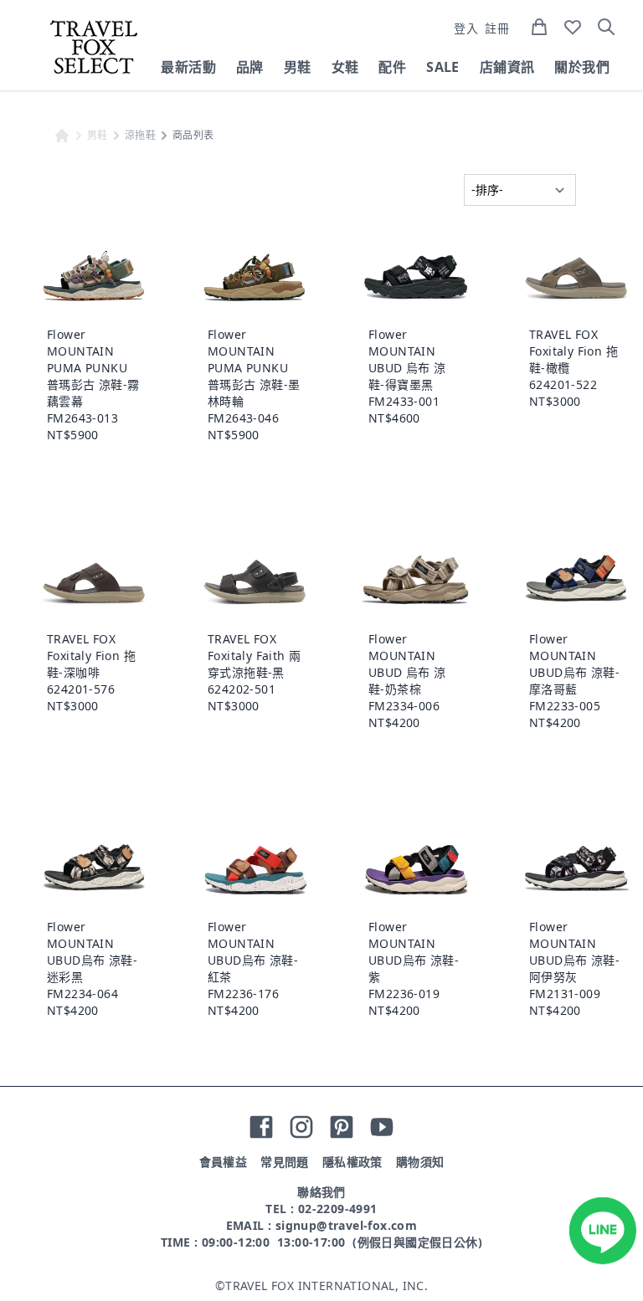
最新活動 (188, 67)
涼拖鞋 (140, 135)
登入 (466, 28)
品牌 (250, 67)
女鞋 (345, 67)
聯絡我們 (321, 1192)
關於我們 (582, 67)
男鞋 (297, 67)
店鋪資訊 (507, 67)
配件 (392, 67)
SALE (443, 67)
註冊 (497, 28)
